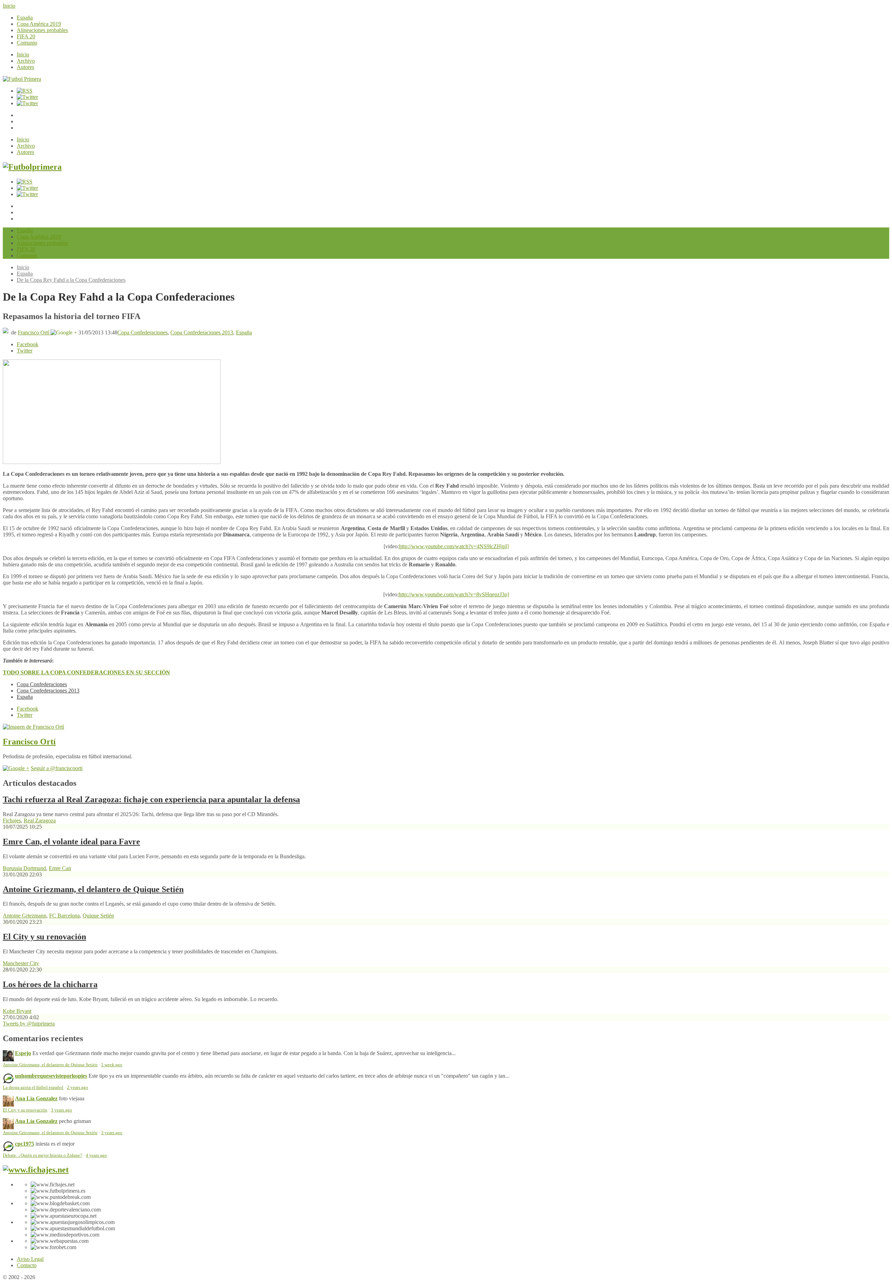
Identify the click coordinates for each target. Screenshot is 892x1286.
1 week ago (111, 1064)
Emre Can (60, 868)
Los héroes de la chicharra (50, 984)
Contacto (27, 1265)
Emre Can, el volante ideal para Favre (71, 841)
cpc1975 (24, 1144)
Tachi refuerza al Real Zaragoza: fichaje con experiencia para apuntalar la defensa (151, 799)
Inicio (9, 6)
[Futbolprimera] (32, 166)
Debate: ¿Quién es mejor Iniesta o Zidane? (42, 1155)
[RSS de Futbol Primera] (24, 91)
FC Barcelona (64, 916)
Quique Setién (98, 916)
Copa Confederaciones (142, 332)
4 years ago (96, 1155)
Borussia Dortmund (24, 868)
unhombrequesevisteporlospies (51, 1076)
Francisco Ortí (34, 332)
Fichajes (12, 820)
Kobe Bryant (17, 1011)
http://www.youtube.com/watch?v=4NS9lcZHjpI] (454, 546)
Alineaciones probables (42, 30)
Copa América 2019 (39, 24)
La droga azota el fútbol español (33, 1087)
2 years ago (77, 1087)
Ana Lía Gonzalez (36, 1098)
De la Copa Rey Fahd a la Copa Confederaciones (71, 280)
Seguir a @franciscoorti (57, 768)
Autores (25, 67)
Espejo (23, 1053)
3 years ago (61, 1110)
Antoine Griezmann (24, 916)
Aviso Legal (30, 1259)
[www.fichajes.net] (36, 1169)
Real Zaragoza (40, 820)
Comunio (27, 43)
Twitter (24, 351)
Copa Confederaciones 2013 (201, 332)
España (25, 18)
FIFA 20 (26, 36)
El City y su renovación (44, 936)
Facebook (27, 344)
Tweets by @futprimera (29, 1024)
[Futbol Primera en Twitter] (27, 103)
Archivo (26, 61)
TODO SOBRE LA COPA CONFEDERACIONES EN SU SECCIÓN (86, 672)
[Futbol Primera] (22, 79)
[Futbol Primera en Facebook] (27, 97)
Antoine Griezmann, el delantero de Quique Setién (93, 889)
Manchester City (21, 963)
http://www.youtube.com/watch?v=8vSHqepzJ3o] (454, 594)
